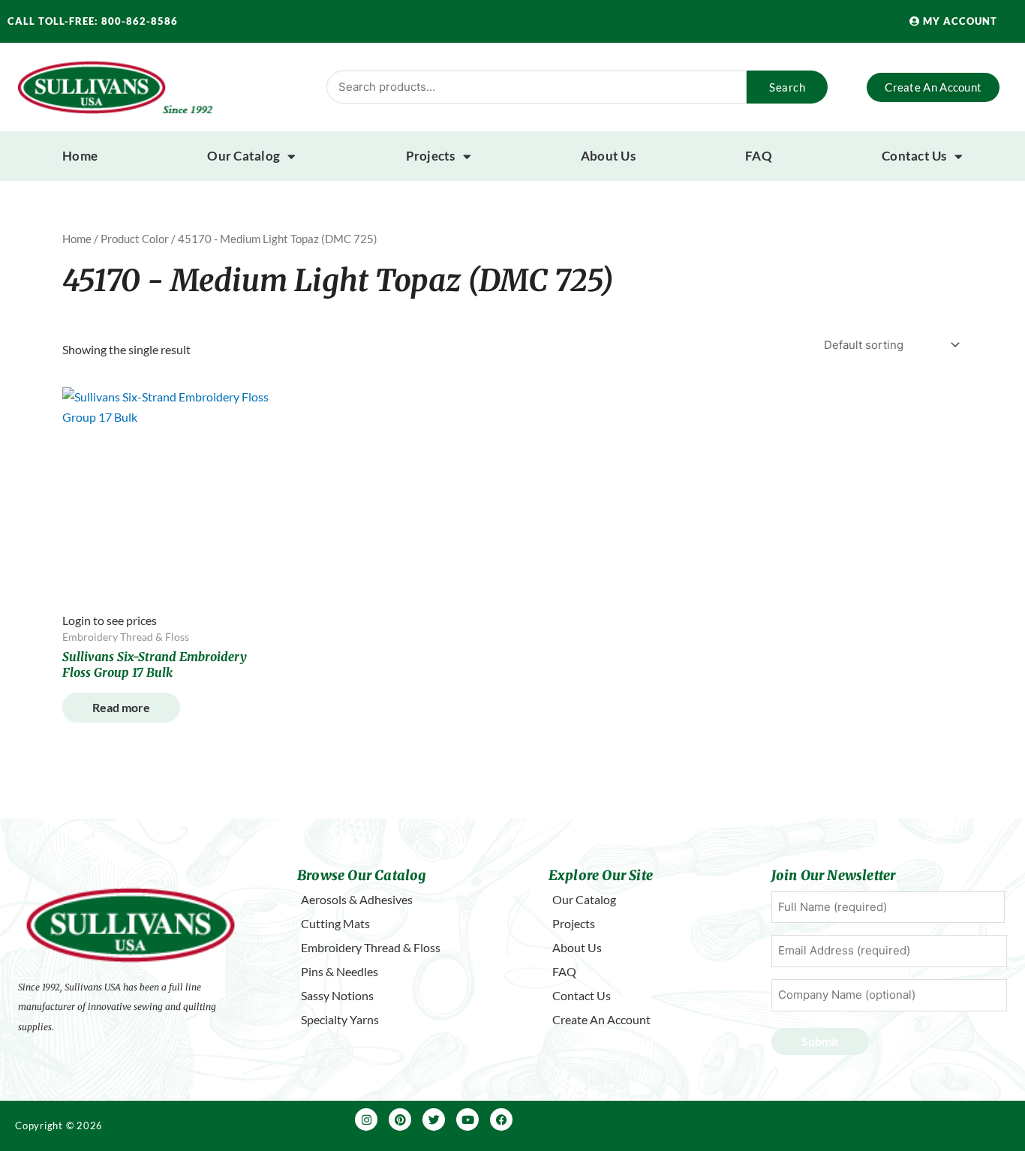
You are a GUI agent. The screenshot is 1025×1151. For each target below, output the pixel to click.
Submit (820, 1041)
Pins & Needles (339, 971)
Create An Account (601, 1019)
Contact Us (914, 156)
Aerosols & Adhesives (357, 899)
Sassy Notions (337, 995)
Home (80, 156)
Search (787, 87)
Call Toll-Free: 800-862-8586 (93, 21)
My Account (958, 21)
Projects (430, 156)
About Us (608, 156)
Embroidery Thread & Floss (370, 947)
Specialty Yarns (340, 1019)
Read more (121, 707)
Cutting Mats (335, 923)
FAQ (758, 156)
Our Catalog (243, 156)
